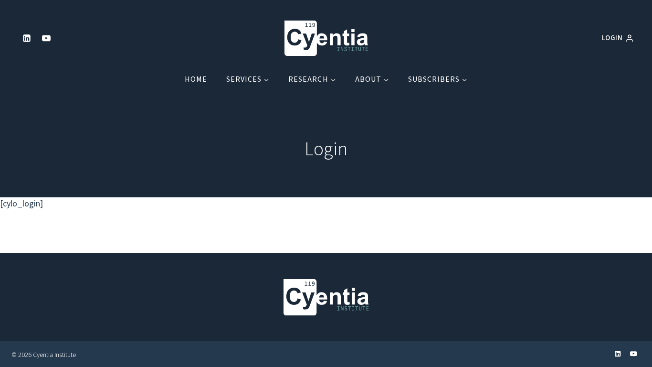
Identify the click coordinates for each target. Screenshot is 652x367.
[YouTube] (46, 38)
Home (196, 79)
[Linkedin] (26, 38)
